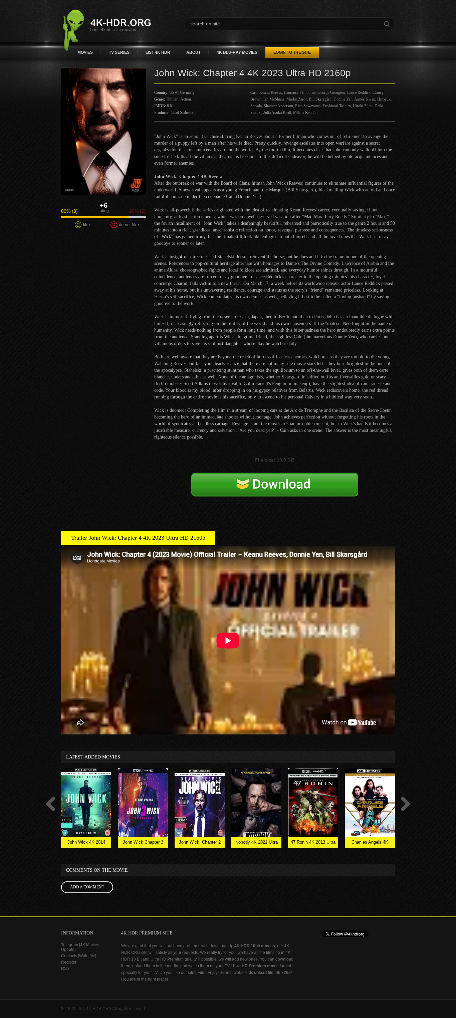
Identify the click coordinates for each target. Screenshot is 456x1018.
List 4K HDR (158, 52)
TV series (119, 52)
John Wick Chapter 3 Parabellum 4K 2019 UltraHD (143, 844)
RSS (65, 968)
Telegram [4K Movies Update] (80, 947)
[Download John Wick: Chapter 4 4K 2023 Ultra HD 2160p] (274, 492)
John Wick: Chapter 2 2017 (200, 844)
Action (185, 99)
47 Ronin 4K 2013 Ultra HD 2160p (313, 844)
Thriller (172, 99)
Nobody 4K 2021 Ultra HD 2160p (256, 844)
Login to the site (292, 52)
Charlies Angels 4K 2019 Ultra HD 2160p (370, 844)
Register (68, 962)
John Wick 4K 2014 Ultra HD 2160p (86, 844)
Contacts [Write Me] (78, 956)
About (193, 52)
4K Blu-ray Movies (237, 52)
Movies (85, 52)
